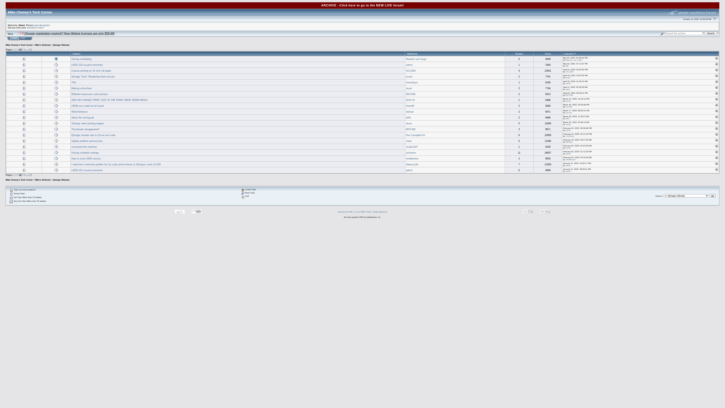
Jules (409, 141)
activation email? (35, 27)
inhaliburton (412, 158)
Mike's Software (43, 45)
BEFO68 (410, 94)
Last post (569, 54)
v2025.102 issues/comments (87, 64)
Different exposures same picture (89, 94)
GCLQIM (411, 70)
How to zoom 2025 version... (87, 158)
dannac (410, 111)
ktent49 (410, 105)
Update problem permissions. (87, 141)
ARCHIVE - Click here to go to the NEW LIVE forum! (362, 5)
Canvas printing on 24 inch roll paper (91, 70)
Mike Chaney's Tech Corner (19, 45)
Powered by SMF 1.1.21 (348, 212)
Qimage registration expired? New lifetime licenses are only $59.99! (69, 33)
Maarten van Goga (416, 59)
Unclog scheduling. (81, 59)
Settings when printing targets (87, 123)
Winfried (569, 142)
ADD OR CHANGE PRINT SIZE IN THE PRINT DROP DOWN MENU (109, 100)
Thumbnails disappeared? (85, 129)
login (36, 25)
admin (409, 64)
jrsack (409, 76)
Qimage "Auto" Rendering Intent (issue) (92, 76)
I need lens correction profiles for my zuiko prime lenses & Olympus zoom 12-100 (116, 164)
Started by (412, 54)
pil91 (408, 117)
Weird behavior (79, 111)
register (46, 25)
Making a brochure (81, 88)
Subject (76, 54)
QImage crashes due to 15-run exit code (93, 135)
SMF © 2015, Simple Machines (374, 212)
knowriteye (412, 82)
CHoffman (570, 136)
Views (548, 54)
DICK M (410, 100)
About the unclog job (82, 117)
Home (14, 38)
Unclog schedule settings (85, 152)
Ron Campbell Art (415, 135)
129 (30, 49)
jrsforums (411, 152)
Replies (519, 54)
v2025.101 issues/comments (87, 170)
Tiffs (73, 82)
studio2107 (412, 146)
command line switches (84, 146)
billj (567, 66)
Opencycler (412, 164)
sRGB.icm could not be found (87, 105)
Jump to (658, 196)
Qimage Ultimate (61, 45)
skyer (409, 88)
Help (23, 38)
